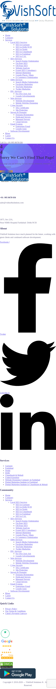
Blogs (7, 133)
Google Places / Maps (25, 75)
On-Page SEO (21, 63)
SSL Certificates (22, 108)
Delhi (7, 473)
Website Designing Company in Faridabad (22, 480)
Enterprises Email (23, 126)
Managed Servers (23, 119)
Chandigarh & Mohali (14, 475)
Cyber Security (16, 105)
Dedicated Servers (23, 117)
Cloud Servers (21, 122)
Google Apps (21, 129)
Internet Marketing (23, 73)
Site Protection (22, 110)
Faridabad (9, 468)
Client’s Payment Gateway (16, 613)
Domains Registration (24, 115)
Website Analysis (23, 68)
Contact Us (9, 138)
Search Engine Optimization (27, 61)
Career (8, 136)
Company (9, 38)
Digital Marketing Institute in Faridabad (21, 482)
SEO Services (16, 59)
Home (7, 35)
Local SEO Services (18, 42)
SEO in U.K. (21, 56)
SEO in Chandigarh (24, 52)
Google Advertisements (25, 96)
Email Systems (16, 124)
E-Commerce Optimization (27, 77)
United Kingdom (12, 477)
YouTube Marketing (24, 87)
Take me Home (6, 171)
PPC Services (16, 91)
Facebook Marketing (24, 84)
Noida (7, 470)
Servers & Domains (18, 112)
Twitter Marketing (23, 89)
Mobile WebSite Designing (27, 103)
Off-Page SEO (22, 66)
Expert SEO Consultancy (26, 70)
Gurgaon (9, 466)
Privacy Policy (11, 609)
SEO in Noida (21, 49)
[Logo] (28, 1)
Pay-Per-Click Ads (23, 94)
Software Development (19, 131)
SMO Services (16, 80)
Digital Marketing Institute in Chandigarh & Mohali (26, 484)
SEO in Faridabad (23, 54)
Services (8, 40)
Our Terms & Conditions (15, 611)
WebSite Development (25, 101)
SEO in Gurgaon (23, 45)
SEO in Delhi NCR (24, 47)
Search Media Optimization (27, 82)
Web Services (16, 98)
